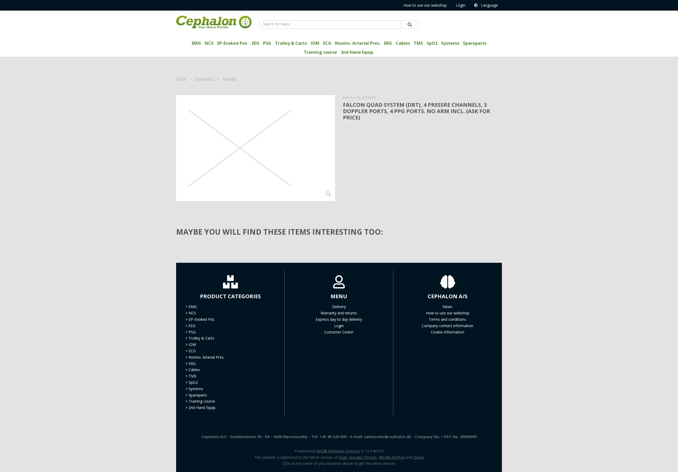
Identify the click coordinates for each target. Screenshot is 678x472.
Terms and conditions (447, 319)
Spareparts (475, 43)
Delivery (339, 306)
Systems (450, 43)
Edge (343, 457)
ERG (388, 43)
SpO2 (432, 43)
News (447, 306)
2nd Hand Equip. (357, 52)
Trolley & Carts (291, 43)
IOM (315, 43)
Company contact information (447, 325)
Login (460, 5)
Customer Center (339, 332)
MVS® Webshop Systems (338, 450)
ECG (327, 43)
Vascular (229, 78)
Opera (418, 457)
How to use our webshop (425, 5)
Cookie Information (447, 332)
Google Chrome (363, 457)
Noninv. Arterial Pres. (357, 43)
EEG (255, 43)
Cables (403, 43)
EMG (196, 43)
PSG (267, 43)
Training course (320, 52)
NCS (209, 43)
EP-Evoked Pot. (232, 43)
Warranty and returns (339, 312)
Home (181, 78)
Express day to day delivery (339, 319)
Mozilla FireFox (392, 457)
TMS (418, 43)
